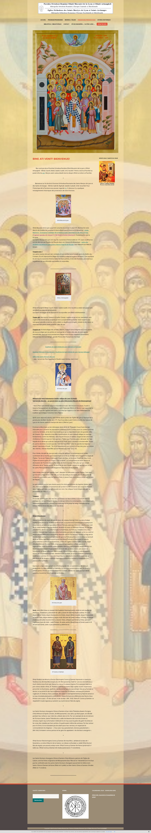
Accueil (43, 20)
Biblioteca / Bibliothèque (52, 24)
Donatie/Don (102, 24)
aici (44, 173)
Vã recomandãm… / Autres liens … (83, 24)
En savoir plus (109, 831)
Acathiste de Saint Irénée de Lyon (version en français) (63, 347)
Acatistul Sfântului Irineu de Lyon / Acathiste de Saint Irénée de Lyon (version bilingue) (61, 352)
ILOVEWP (104, 828)
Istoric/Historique (104, 20)
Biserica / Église (70, 20)
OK (114, 831)
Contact (66, 24)
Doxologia (41, 516)
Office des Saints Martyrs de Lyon (44, 357)
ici (65, 188)
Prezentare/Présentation (86, 20)
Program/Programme (55, 20)
